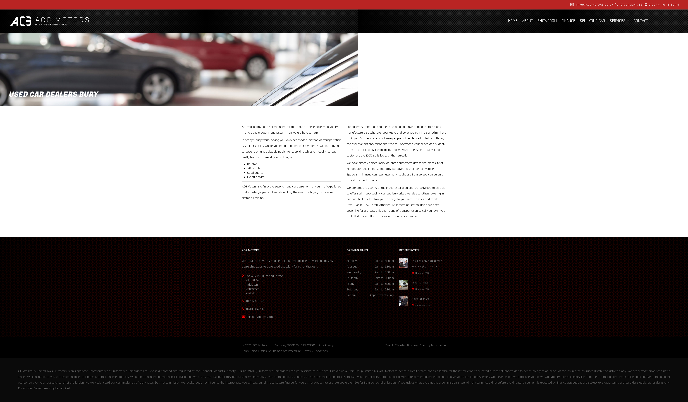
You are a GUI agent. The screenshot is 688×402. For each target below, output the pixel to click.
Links (321, 345)
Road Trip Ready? (420, 282)
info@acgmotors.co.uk (595, 5)
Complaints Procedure (287, 351)
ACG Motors (259, 345)
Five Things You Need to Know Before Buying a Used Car (427, 263)
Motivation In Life (420, 298)
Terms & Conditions (315, 351)
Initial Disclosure (261, 351)
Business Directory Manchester (426, 345)
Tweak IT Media (395, 345)
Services (617, 20)
